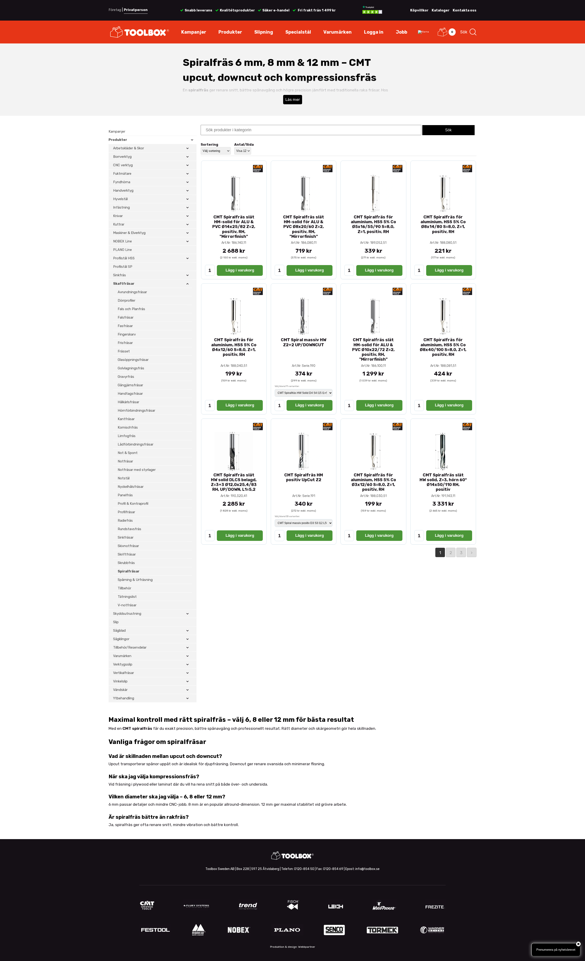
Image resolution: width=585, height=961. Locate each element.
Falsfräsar (125, 317)
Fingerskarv (127, 334)
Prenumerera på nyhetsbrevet (555, 949)
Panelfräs (125, 495)
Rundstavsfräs (129, 529)
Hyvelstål (120, 199)
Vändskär (120, 690)
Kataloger (440, 10)
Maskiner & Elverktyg (129, 233)
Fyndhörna (121, 182)
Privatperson (136, 10)
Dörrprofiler (126, 300)
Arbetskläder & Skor (128, 148)
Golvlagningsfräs (131, 368)
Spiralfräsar (128, 571)
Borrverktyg (122, 157)
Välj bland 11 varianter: (287, 386)
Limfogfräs (127, 436)
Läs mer (292, 99)
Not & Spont (128, 453)
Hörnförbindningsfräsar (136, 410)
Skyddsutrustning (127, 614)
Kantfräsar (126, 419)
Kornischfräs (128, 427)
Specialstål (298, 32)
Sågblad (119, 630)
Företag (115, 10)
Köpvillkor (419, 10)
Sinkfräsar (125, 537)
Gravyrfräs (126, 377)
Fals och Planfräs (131, 309)
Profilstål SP (122, 267)
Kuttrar (118, 224)
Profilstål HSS (124, 258)
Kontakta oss (464, 10)
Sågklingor (121, 639)
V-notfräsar (127, 605)
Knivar (118, 216)
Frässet (124, 351)
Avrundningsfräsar (132, 292)
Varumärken (337, 32)
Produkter (230, 32)
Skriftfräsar (127, 554)
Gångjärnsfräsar (130, 385)
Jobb (401, 32)
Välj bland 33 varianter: (287, 516)
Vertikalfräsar (123, 673)
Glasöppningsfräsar (133, 360)
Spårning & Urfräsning (135, 580)
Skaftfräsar (123, 284)
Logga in (373, 32)
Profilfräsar (126, 512)
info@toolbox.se (367, 869)
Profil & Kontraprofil (133, 504)
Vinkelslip (120, 681)
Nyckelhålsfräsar (131, 487)
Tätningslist (127, 597)
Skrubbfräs (126, 563)
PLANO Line (122, 250)
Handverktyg (123, 190)
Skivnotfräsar (128, 546)
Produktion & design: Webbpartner (292, 946)
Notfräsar (125, 461)
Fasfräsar (125, 326)
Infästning (121, 207)
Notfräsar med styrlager (137, 470)
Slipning (263, 32)
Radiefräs (125, 520)
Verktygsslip (122, 664)
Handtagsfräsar (130, 394)
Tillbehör (124, 588)
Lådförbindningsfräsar (135, 444)
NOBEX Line (122, 241)
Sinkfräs (119, 275)
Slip (116, 622)
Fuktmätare (122, 174)
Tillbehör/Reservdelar (129, 647)
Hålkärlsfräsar (128, 402)
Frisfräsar (125, 343)
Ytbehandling (123, 698)
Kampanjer (193, 32)
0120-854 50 (304, 869)
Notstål (124, 478)
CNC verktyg (123, 165)
